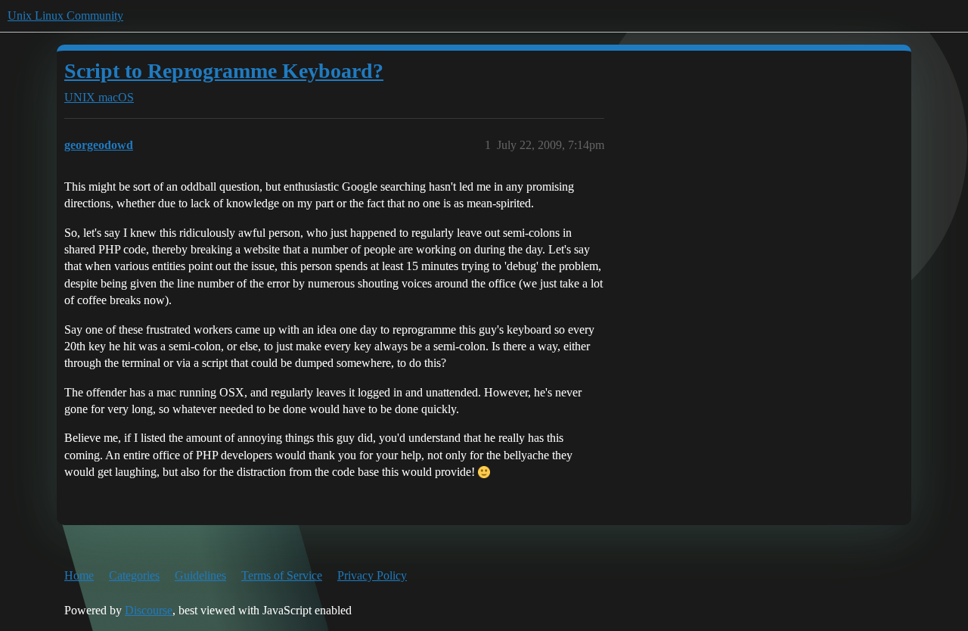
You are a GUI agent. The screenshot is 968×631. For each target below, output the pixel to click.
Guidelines (200, 575)
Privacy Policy (372, 575)
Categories (134, 575)
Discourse (148, 610)
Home (79, 575)
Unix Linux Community (65, 15)
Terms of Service (281, 575)
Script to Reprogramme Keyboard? (223, 70)
